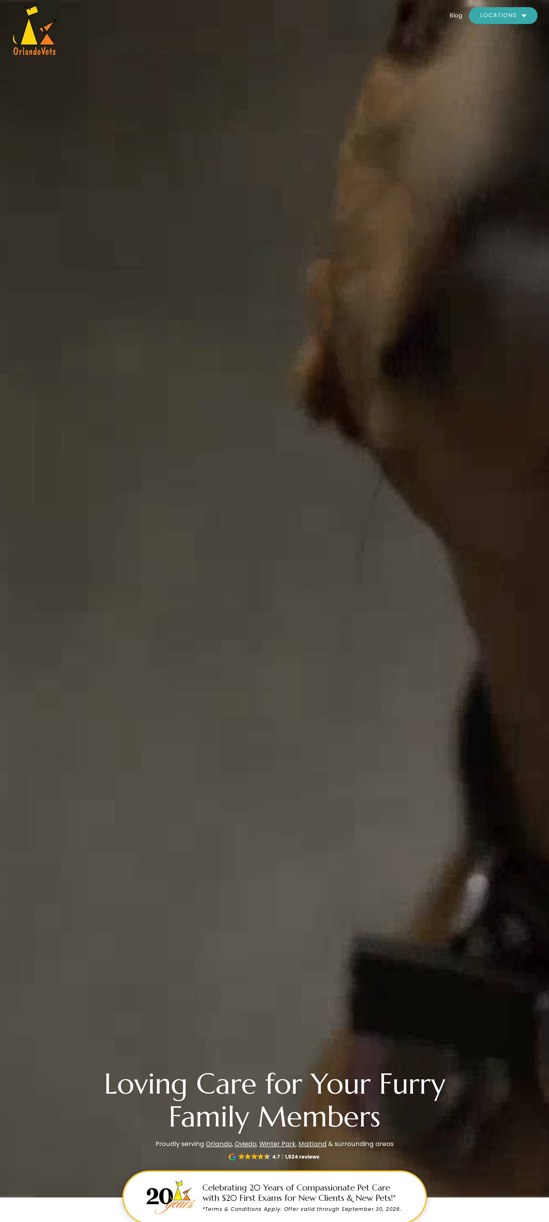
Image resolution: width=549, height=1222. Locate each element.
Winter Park (277, 1143)
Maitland (313, 1143)
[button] (503, 15)
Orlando (219, 1143)
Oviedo (245, 1143)
